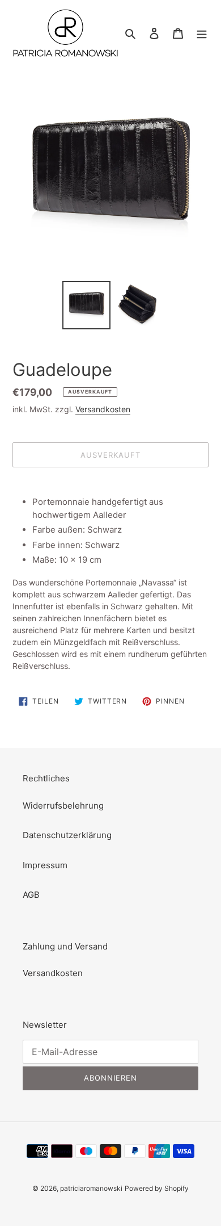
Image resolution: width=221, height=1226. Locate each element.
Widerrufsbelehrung (63, 805)
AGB (31, 894)
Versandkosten (102, 409)
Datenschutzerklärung (67, 835)
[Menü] (202, 33)
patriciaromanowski (91, 1188)
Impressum (45, 865)
